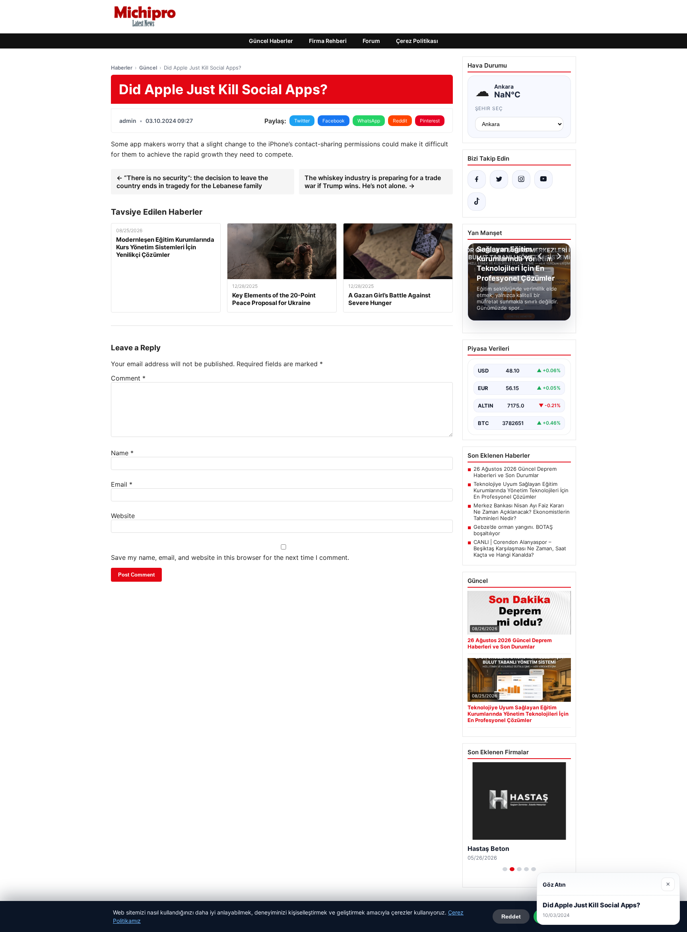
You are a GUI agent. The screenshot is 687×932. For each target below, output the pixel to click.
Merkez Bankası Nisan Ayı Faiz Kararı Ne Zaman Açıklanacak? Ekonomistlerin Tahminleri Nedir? (522, 511)
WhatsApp (368, 121)
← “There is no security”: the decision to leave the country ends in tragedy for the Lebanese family (192, 182)
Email (121, 484)
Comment (128, 378)
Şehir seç (489, 108)
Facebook (333, 121)
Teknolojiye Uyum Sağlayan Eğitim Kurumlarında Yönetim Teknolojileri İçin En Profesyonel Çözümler (521, 490)
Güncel (148, 67)
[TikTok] (477, 201)
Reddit (400, 121)
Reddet (511, 916)
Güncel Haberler (271, 40)
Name (122, 453)
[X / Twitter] (499, 179)
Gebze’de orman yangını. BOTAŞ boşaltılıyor (513, 530)
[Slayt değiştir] (505, 869)
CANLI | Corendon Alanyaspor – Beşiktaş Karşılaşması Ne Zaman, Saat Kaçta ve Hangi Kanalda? (520, 548)
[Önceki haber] (541, 256)
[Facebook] (477, 179)
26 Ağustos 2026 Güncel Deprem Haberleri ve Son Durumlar (515, 472)
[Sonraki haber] (558, 256)
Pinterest (430, 121)
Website (123, 516)
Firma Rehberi (328, 40)
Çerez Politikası (417, 40)
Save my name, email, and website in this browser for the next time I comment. (230, 557)
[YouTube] (543, 179)
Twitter (302, 121)
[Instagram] (521, 179)
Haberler (121, 67)
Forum (371, 40)
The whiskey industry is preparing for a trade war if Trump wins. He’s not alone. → (373, 182)
